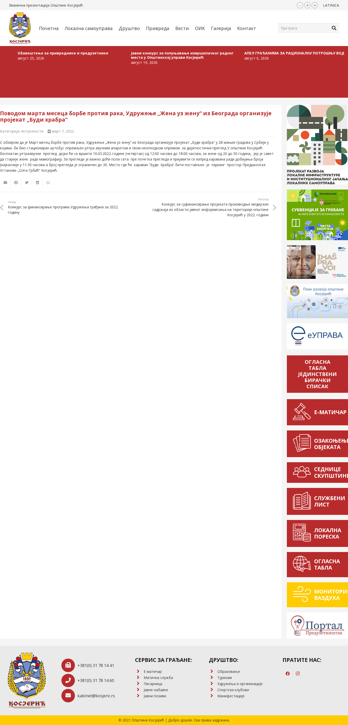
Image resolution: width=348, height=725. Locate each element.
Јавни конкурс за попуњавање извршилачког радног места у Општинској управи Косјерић (163, 55)
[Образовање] (213, 672)
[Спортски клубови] (213, 690)
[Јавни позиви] (139, 696)
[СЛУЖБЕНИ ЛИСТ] (303, 501)
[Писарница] (139, 684)
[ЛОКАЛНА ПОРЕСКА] (303, 533)
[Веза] (20, 28)
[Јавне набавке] (139, 690)
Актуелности (32, 131)
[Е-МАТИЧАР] (303, 412)
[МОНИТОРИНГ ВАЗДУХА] (303, 595)
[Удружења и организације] (213, 684)
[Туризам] (213, 678)
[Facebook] (288, 674)
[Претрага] (334, 28)
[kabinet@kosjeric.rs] (69, 695)
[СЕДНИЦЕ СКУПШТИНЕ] (303, 472)
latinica (331, 5)
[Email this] (5, 182)
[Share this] (16, 182)
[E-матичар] (139, 672)
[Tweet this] (26, 182)
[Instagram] (298, 674)
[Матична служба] (139, 678)
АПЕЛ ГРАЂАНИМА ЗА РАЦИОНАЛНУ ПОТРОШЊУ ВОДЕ (276, 53)
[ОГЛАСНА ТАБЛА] (303, 564)
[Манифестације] (213, 696)
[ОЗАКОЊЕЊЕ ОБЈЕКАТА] (303, 443)
